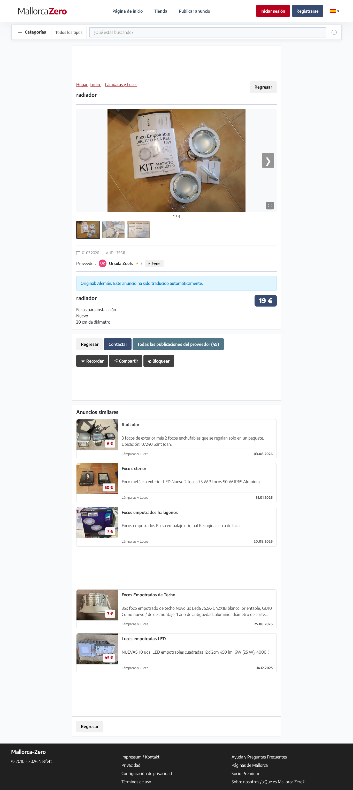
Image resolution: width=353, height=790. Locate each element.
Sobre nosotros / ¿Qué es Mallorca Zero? (268, 781)
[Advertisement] (176, 61)
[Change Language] (334, 11)
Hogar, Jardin (88, 84)
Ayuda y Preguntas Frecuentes (259, 757)
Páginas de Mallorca (250, 765)
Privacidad (130, 765)
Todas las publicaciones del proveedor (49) (178, 344)
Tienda (160, 11)
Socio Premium (245, 773)
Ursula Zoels (121, 263)
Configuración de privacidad (146, 773)
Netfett (45, 761)
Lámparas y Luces (121, 84)
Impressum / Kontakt (140, 757)
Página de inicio (127, 11)
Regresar (263, 87)
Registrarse (307, 11)
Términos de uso (136, 781)
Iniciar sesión (272, 11)
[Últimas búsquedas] (334, 32)
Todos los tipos (68, 32)
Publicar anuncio (194, 11)
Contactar (118, 344)
